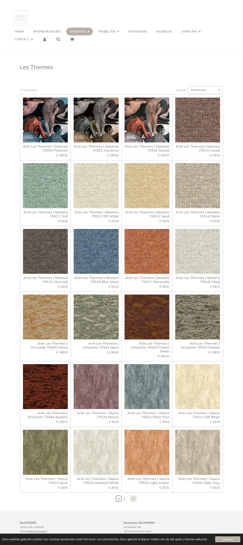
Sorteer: (181, 90)
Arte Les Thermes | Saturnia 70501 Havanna (96, 148)
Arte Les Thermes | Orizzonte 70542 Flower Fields (150, 347)
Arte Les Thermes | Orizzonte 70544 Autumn (48, 415)
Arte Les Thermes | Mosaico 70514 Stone (198, 214)
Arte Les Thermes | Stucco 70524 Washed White (97, 481)
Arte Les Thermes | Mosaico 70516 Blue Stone (96, 280)
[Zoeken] (58, 39)
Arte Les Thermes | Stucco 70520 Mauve (97, 415)
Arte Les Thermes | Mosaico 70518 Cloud (198, 280)
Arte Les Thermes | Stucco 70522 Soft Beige (199, 415)
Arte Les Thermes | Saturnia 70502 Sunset (147, 148)
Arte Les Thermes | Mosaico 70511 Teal (46, 214)
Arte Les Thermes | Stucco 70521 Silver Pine (148, 415)
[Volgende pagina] (133, 499)
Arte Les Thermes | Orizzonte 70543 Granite (200, 345)
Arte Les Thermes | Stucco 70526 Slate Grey (199, 481)
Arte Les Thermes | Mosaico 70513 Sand (147, 214)
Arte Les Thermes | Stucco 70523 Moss (47, 481)
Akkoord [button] (228, 539)
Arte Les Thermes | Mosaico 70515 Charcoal (46, 280)
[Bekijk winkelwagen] (72, 39)
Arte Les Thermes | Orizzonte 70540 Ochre (49, 345)
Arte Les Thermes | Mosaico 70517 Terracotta (147, 280)
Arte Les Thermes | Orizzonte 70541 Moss (100, 345)
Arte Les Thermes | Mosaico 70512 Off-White (96, 214)
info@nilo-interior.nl (36, 531)
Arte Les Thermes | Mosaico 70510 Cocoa (198, 148)
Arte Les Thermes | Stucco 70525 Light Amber (148, 481)
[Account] (44, 39)
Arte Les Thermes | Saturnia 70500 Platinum (45, 148)
